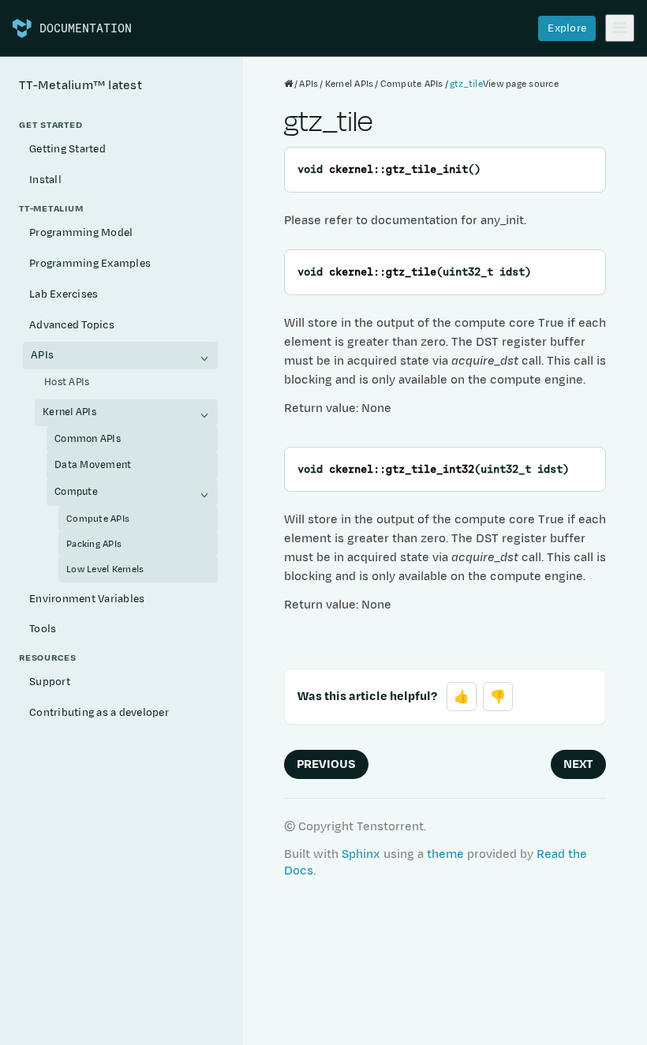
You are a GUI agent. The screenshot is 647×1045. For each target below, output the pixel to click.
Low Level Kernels (105, 569)
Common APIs (87, 439)
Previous (326, 764)
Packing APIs (94, 543)
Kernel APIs (69, 412)
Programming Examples (90, 264)
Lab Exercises (63, 294)
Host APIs (66, 382)
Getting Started (67, 149)
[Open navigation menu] (619, 28)
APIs (42, 355)
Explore (567, 28)
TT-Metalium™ (80, 85)
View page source (521, 83)
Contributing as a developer (99, 713)
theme (445, 854)
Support (49, 682)
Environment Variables (86, 599)
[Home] (288, 83)
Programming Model (81, 233)
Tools (42, 629)
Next (578, 764)
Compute (76, 492)
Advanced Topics (71, 325)
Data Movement (92, 465)
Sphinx (361, 854)
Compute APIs (97, 518)
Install (45, 180)
